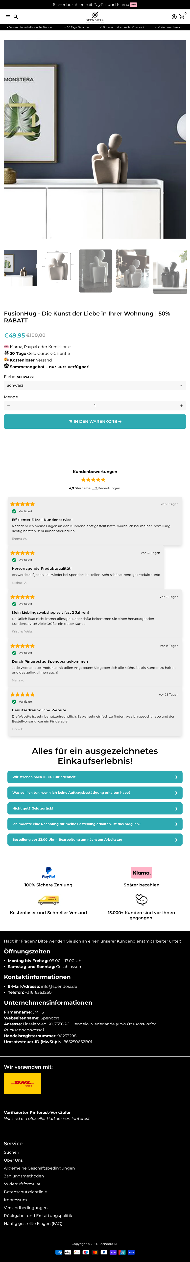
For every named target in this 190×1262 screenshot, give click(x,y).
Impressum (15, 1199)
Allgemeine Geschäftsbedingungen (39, 1168)
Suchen (11, 1152)
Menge (11, 397)
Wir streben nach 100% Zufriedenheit (44, 777)
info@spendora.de (59, 986)
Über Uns (13, 1160)
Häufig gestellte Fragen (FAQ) (33, 1223)
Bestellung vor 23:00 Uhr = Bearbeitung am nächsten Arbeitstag (67, 839)
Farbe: (19, 376)
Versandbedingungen (26, 1207)
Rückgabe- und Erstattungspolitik (38, 1215)
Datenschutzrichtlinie (25, 1192)
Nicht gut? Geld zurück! (32, 808)
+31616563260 (38, 992)
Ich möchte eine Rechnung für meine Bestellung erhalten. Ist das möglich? (76, 824)
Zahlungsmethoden (24, 1176)
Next (181, 141)
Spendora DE (108, 1244)
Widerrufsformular (22, 1184)
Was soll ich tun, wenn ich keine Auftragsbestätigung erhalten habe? (71, 792)
